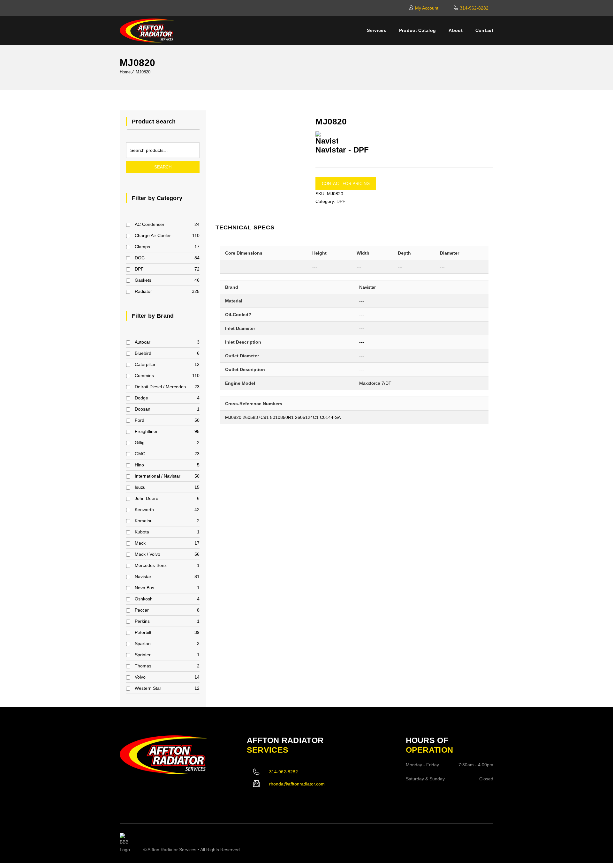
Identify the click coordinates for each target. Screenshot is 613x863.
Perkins (142, 621)
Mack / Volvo (147, 554)
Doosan (142, 409)
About (456, 30)
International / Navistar (157, 476)
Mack (140, 543)
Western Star (148, 688)
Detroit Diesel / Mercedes (160, 386)
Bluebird (143, 353)
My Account (426, 8)
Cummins (144, 375)
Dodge (141, 397)
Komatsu (144, 520)
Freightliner (146, 431)
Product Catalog (417, 30)
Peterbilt (143, 632)
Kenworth (144, 509)
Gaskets (143, 280)
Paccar (142, 610)
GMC (140, 453)
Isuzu (140, 487)
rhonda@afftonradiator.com (297, 783)
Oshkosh (144, 598)
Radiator (143, 291)
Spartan (143, 643)
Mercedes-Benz (151, 565)
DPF (139, 269)
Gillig (140, 442)
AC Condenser (149, 224)
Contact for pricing (346, 183)
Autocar (142, 342)
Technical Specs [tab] (245, 227)
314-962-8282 (474, 8)
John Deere (146, 498)
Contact (484, 30)
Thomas (143, 665)
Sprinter (143, 654)
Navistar (143, 576)
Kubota (142, 531)
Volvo (140, 677)
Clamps (142, 246)
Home (125, 72)
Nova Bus (144, 587)
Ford (139, 420)
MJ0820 (143, 72)
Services (376, 30)
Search (162, 167)
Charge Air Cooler (153, 235)
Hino (139, 464)
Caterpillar (145, 364)
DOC (140, 257)
